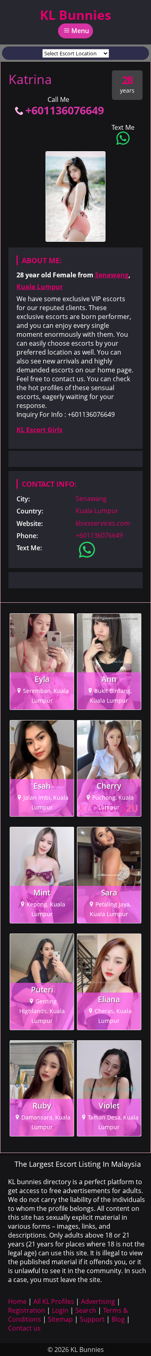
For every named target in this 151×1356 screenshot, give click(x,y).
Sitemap (60, 1319)
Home (17, 1301)
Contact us (24, 1328)
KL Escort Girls (39, 429)
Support (92, 1319)
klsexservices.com (103, 523)
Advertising (98, 1301)
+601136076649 (64, 110)
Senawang (111, 274)
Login (60, 1310)
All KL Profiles (53, 1301)
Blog (118, 1319)
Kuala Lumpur (40, 286)
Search (85, 1310)
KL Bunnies (75, 14)
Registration (26, 1310)
